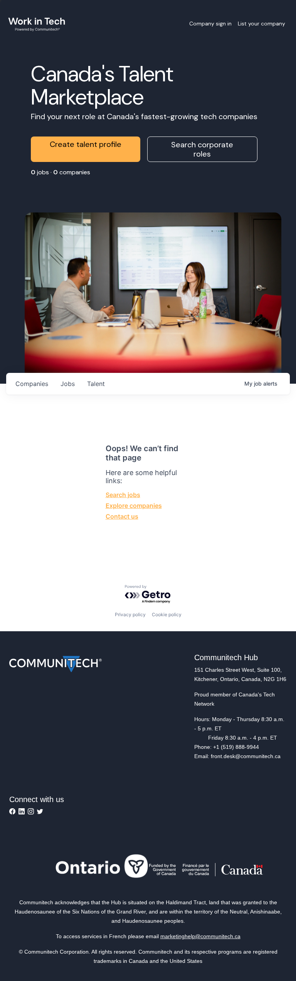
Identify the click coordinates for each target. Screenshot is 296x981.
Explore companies (134, 505)
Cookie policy (167, 614)
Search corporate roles (202, 149)
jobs (68, 384)
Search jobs (123, 495)
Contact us (122, 516)
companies (31, 384)
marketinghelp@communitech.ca (200, 936)
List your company (261, 23)
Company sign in (210, 23)
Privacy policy (130, 614)
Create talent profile (85, 144)
